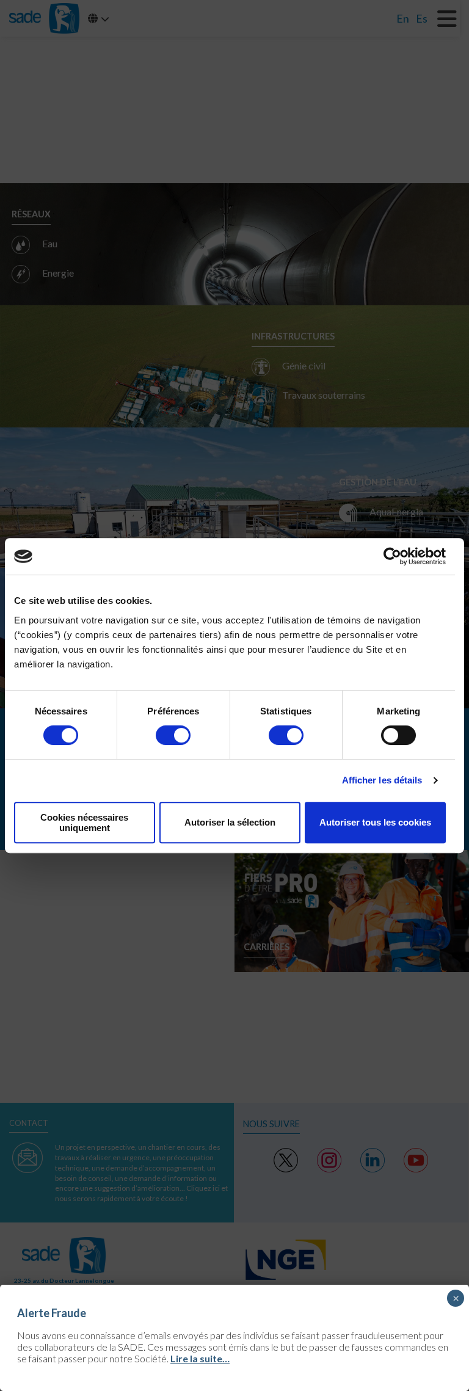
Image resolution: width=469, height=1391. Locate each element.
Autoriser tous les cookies (375, 822)
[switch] (173, 735)
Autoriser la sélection (229, 822)
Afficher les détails (382, 780)
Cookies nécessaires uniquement (84, 822)
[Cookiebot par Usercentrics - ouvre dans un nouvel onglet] (392, 556)
